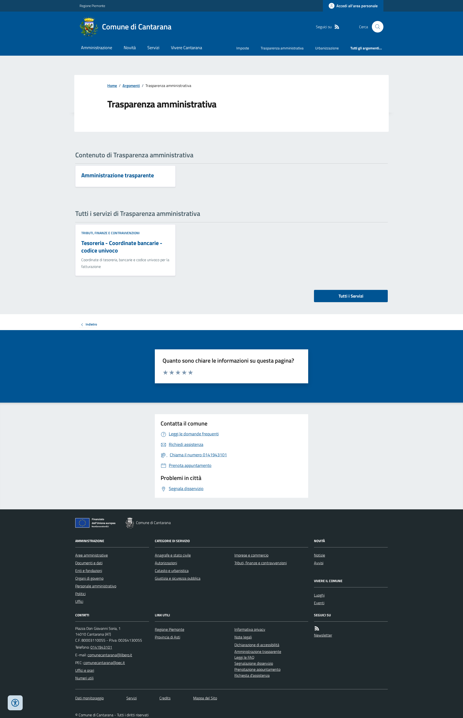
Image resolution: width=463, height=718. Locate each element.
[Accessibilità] (15, 703)
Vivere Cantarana (186, 47)
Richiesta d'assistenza (252, 675)
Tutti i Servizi (351, 296)
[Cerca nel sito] (375, 27)
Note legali (243, 637)
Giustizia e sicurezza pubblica (177, 578)
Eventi (319, 603)
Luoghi (319, 595)
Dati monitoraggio (89, 698)
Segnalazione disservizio (253, 663)
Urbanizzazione (327, 48)
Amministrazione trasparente (257, 651)
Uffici (79, 601)
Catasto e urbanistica (172, 570)
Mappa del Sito (205, 698)
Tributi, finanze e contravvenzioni (110, 232)
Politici (80, 594)
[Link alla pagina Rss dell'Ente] (317, 628)
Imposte (242, 48)
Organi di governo (89, 578)
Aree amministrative (91, 555)
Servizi (153, 47)
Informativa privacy (249, 629)
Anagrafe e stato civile (173, 555)
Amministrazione (96, 47)
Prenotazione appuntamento (257, 669)
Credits (164, 698)
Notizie (319, 555)
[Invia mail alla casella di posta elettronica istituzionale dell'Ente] (110, 655)
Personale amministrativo (95, 586)
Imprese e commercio (251, 555)
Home (112, 85)
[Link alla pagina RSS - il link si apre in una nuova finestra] (337, 27)
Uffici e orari (84, 670)
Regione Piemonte (92, 5)
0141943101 (101, 647)
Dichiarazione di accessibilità (256, 645)
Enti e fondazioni (88, 570)
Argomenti (131, 85)
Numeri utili (84, 678)
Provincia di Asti (167, 637)
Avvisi (318, 563)
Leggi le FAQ (244, 657)
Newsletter (323, 635)
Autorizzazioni (166, 563)
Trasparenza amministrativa (282, 48)
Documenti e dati (88, 563)
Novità (130, 47)
